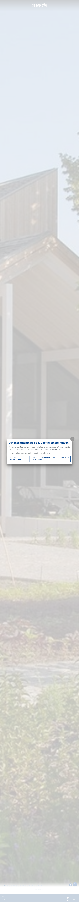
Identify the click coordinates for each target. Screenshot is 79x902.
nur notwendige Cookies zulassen (51, 459)
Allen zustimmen (16, 459)
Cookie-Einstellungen (42, 453)
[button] (72, 439)
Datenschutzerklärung (19, 453)
